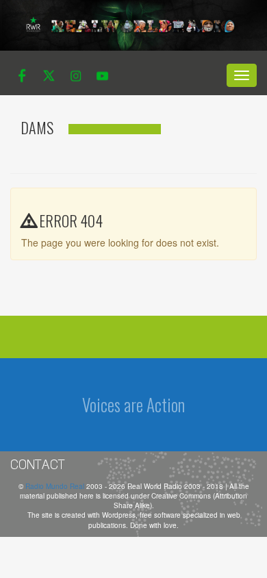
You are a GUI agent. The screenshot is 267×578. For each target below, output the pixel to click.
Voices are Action (133, 404)
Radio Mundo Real (55, 486)
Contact (37, 464)
